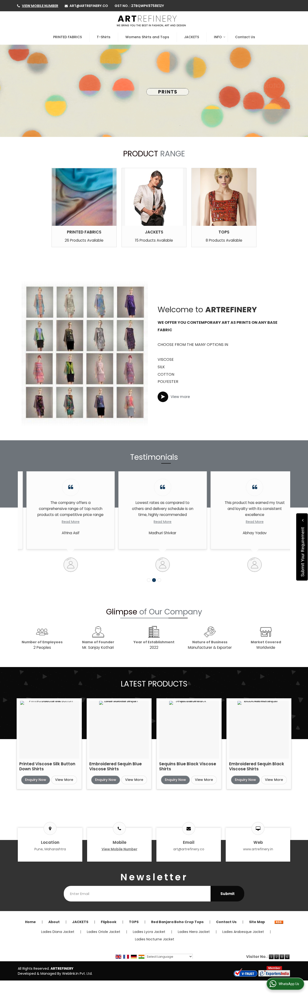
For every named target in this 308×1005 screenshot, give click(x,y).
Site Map (257, 921)
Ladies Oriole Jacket (103, 931)
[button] (40, 5)
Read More (62, 521)
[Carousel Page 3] (159, 580)
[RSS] (279, 922)
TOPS (223, 232)
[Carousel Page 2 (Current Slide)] (154, 580)
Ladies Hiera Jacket (194, 931)
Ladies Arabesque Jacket (243, 931)
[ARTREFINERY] (151, 21)
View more (180, 396)
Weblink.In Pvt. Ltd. (77, 973)
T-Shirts (103, 37)
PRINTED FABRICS (67, 37)
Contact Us (245, 37)
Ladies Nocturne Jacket (154, 939)
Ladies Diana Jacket (57, 931)
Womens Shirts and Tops (147, 37)
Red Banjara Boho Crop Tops (177, 921)
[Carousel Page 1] (149, 580)
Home (30, 921)
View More (64, 779)
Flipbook (108, 921)
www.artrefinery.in (258, 849)
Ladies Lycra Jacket (149, 931)
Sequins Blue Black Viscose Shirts (187, 766)
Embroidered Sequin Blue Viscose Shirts (115, 766)
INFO (218, 37)
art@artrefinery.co (89, 5)
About (54, 921)
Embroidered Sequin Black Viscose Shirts (256, 766)
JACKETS (191, 37)
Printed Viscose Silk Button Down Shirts (47, 766)
